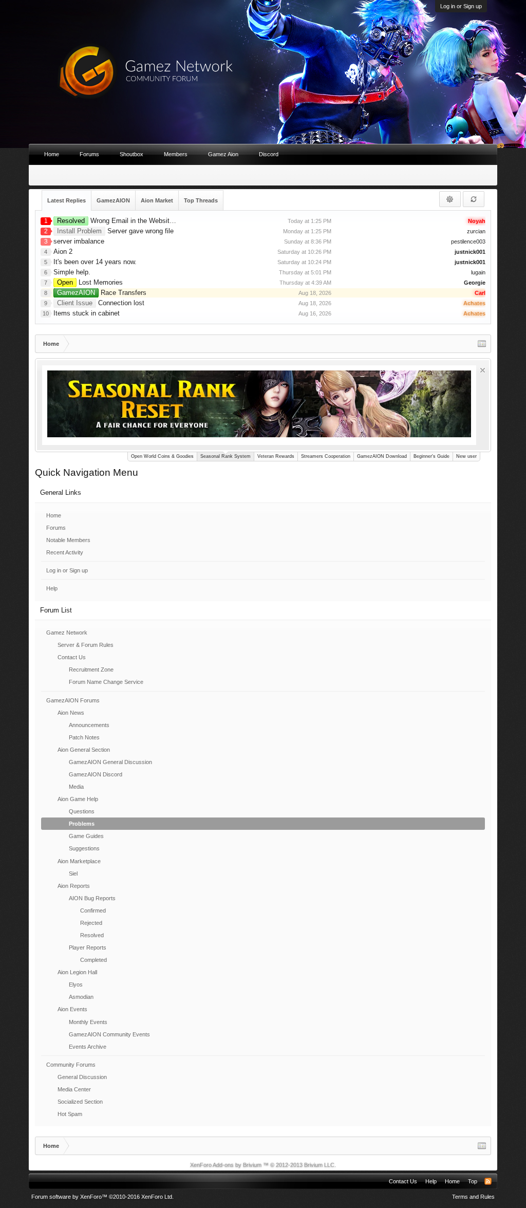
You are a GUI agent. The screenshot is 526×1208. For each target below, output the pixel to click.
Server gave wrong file (115, 231)
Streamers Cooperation (325, 456)
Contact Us (403, 1181)
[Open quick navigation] (482, 344)
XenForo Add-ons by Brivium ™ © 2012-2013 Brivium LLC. (263, 1165)
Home (53, 515)
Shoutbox (131, 154)
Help (52, 588)
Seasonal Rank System (225, 456)
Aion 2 (62, 251)
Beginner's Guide (431, 456)
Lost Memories (90, 282)
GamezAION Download (382, 456)
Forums (56, 528)
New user (466, 456)
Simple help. (71, 272)
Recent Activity (64, 552)
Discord (268, 154)
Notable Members (68, 540)
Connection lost (100, 303)
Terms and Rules (473, 1197)
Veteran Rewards (275, 456)
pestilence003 (468, 241)
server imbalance (78, 241)
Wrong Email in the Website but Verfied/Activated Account (160, 221)
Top (472, 1181)
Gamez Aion (223, 154)
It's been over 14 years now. (95, 262)
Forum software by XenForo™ (102, 1197)
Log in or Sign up (461, 6)
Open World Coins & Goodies (162, 456)
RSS (488, 1181)
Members (175, 154)
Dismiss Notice (482, 370)
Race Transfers (101, 292)
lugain (478, 272)
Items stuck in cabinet (86, 313)
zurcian (476, 231)
